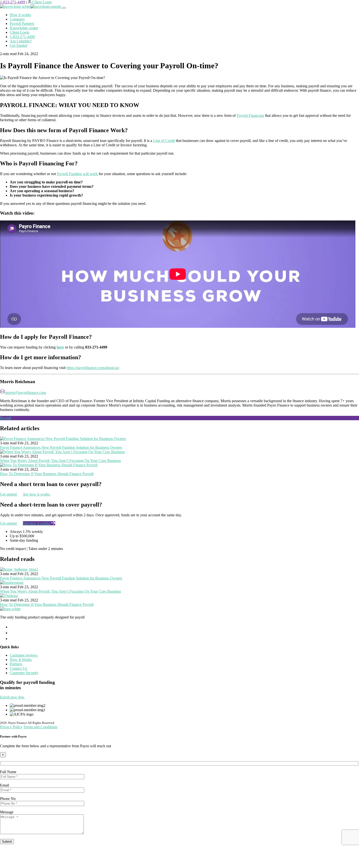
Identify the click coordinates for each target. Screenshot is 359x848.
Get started (9, 494)
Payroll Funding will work (77, 174)
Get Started (18, 45)
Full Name (8, 772)
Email (4, 785)
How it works (20, 15)
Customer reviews (24, 655)
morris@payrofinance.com (25, 392)
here (60, 347)
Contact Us (18, 668)
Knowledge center (24, 28)
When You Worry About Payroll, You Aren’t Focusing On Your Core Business (60, 461)
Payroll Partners (22, 23)
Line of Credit (164, 141)
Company (17, 19)
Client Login (19, 32)
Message (6, 812)
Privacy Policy (11, 727)
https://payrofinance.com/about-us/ (92, 368)
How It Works (21, 660)
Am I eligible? (21, 41)
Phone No (8, 799)
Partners (16, 664)
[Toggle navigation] (64, 8)
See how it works (37, 494)
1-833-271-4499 (12, 2)
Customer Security (24, 673)
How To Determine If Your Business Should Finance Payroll (47, 474)
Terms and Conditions (40, 727)
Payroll (5, 418)
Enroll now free (12, 697)
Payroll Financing (250, 115)
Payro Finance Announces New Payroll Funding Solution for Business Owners (61, 447)
